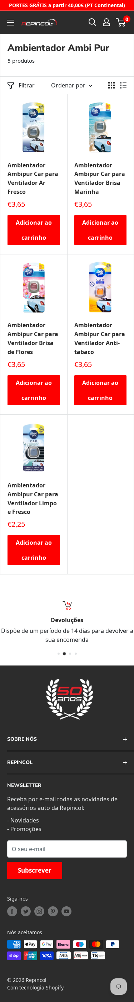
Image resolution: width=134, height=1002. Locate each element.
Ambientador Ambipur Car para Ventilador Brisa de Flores (33, 338)
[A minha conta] (106, 22)
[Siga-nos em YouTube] (66, 911)
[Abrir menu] (10, 22)
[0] (120, 22)
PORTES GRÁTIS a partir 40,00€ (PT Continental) (67, 5)
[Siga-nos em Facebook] (12, 911)
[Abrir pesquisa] (92, 22)
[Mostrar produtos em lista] (123, 85)
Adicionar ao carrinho (34, 230)
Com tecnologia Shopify (35, 987)
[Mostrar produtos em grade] (111, 85)
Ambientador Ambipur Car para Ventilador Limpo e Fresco (33, 498)
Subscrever (34, 870)
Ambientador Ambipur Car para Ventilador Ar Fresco (33, 178)
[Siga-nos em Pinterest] (53, 911)
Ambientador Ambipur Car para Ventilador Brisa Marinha (99, 178)
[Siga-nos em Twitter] (26, 911)
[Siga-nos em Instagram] (39, 911)
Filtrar (27, 85)
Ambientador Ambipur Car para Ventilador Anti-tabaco (99, 338)
